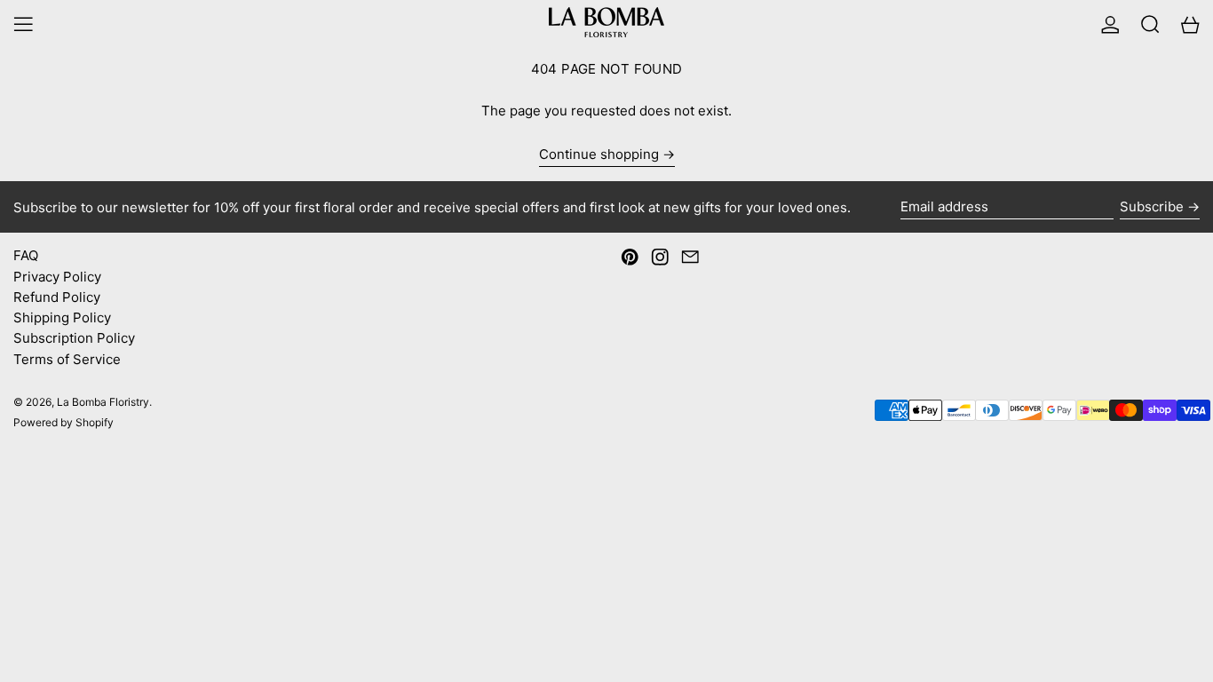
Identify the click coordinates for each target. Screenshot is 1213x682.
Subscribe (1152, 206)
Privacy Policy (57, 276)
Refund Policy (56, 297)
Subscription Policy (74, 337)
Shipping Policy (62, 317)
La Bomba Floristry (103, 401)
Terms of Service (67, 359)
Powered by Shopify (63, 422)
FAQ (25, 255)
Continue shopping (599, 154)
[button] (1150, 24)
